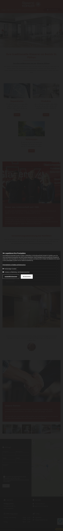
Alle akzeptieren (27, 276)
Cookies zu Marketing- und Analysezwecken (17, 272)
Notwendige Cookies (10, 269)
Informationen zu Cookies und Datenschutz (14, 264)
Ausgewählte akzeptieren (11, 276)
